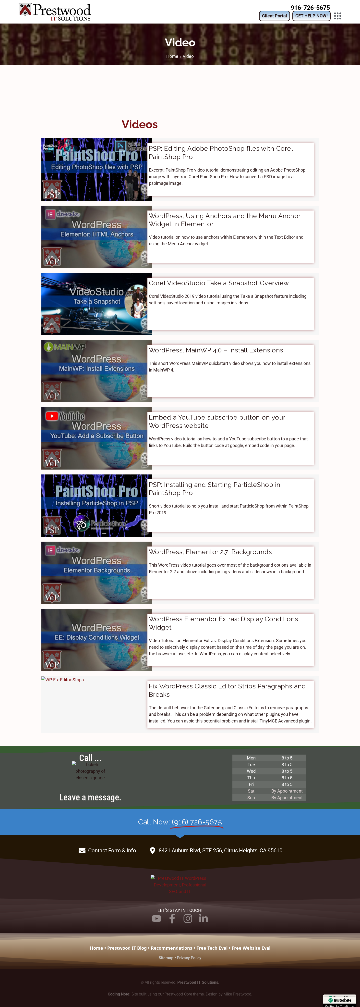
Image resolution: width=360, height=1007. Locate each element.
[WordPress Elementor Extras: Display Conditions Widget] (96, 639)
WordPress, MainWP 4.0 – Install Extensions (216, 350)
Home (96, 948)
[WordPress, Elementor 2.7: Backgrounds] (96, 572)
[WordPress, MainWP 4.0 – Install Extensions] (96, 370)
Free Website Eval (251, 948)
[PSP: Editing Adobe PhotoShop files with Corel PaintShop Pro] (96, 169)
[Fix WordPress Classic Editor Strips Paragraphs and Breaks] (62, 679)
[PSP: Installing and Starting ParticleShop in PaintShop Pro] (96, 505)
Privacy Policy (189, 958)
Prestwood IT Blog (127, 948)
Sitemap (166, 958)
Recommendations (171, 948)
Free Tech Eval (212, 948)
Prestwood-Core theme (184, 994)
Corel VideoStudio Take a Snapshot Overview (219, 283)
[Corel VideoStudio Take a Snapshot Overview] (96, 303)
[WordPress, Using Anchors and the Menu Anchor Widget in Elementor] (96, 236)
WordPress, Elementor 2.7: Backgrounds (210, 552)
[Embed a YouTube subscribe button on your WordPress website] (96, 437)
